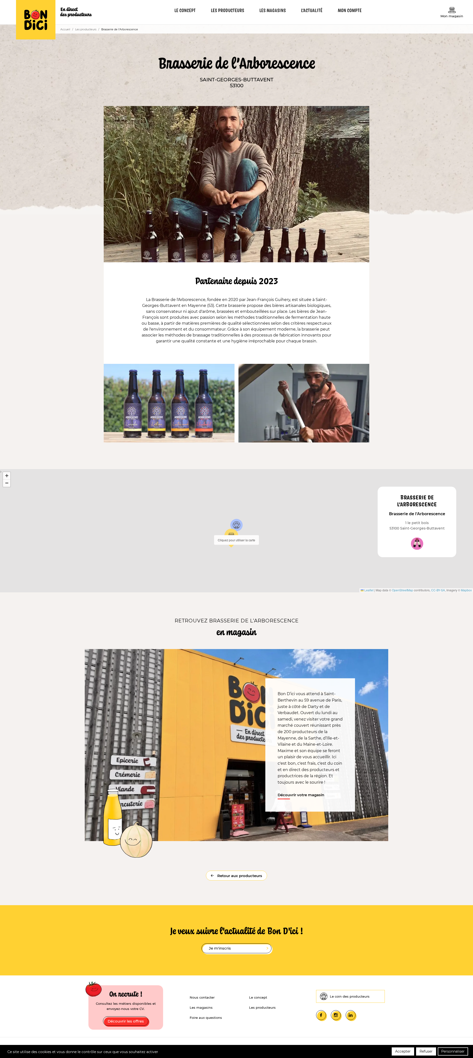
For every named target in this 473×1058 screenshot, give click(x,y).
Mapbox (466, 590)
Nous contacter (202, 997)
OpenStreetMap (402, 590)
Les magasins (201, 1007)
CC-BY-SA (438, 590)
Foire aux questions (206, 1018)
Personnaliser (453, 1051)
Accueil (65, 29)
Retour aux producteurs (239, 875)
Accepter (403, 1051)
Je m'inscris (220, 948)
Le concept (258, 997)
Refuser (426, 1051)
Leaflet (368, 590)
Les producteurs (85, 29)
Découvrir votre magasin (301, 795)
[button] (236, 525)
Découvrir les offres (126, 1021)
